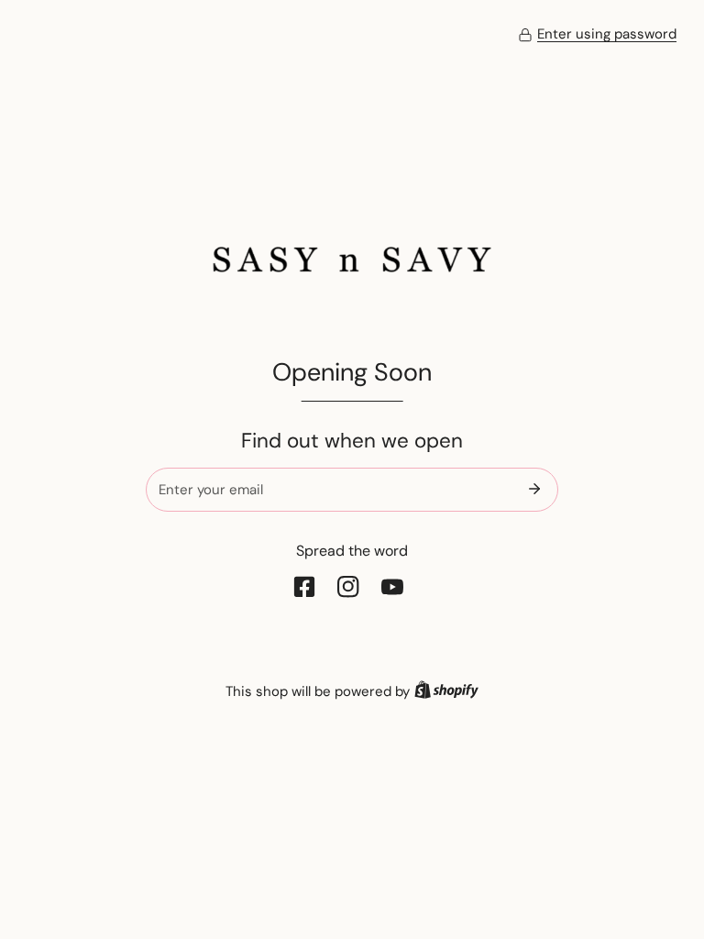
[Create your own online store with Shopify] (446, 691)
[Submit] (534, 489)
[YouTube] (396, 586)
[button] (597, 35)
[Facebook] (308, 586)
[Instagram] (352, 586)
